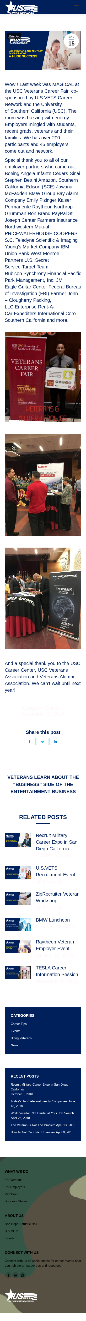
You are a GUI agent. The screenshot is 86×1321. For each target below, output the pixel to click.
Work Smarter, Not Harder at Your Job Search (42, 1113)
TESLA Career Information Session (57, 971)
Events (14, 36)
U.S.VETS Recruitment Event (55, 871)
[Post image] (18, 840)
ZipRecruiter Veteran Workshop (58, 897)
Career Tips (19, 1024)
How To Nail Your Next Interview (33, 1132)
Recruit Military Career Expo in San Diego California (56, 842)
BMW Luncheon (53, 920)
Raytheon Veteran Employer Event (55, 945)
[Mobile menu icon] (76, 7)
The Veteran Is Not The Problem (33, 1125)
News (14, 1045)
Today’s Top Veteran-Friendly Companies (39, 1101)
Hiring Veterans (21, 1038)
